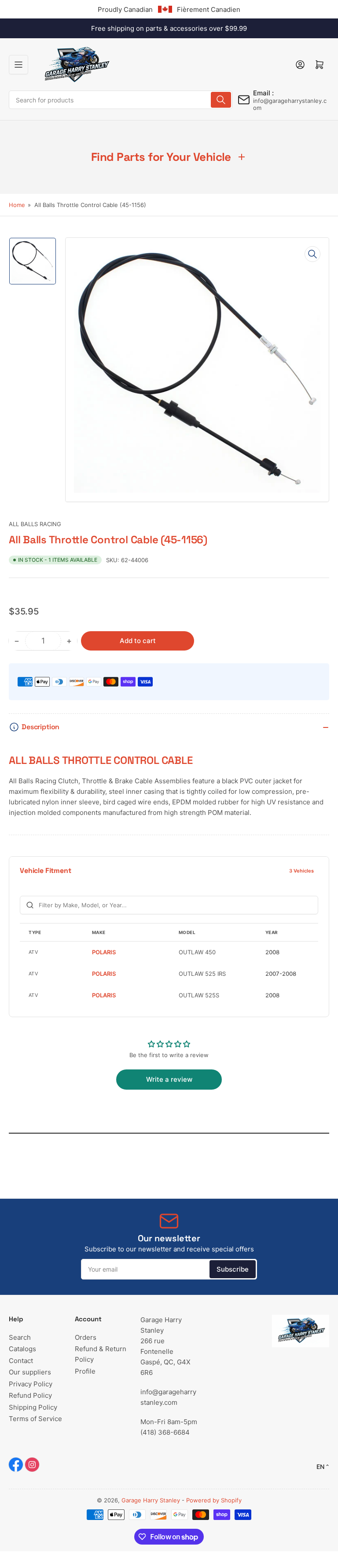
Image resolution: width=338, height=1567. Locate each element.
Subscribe (233, 1269)
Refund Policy (30, 1395)
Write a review (169, 1079)
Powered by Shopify (214, 1500)
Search (20, 1337)
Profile (85, 1371)
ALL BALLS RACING (35, 523)
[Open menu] (18, 64)
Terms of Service (35, 1418)
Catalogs (22, 1349)
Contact (21, 1360)
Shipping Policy (33, 1407)
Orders (85, 1337)
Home (17, 204)
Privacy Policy (30, 1384)
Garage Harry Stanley (150, 1500)
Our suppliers (30, 1372)
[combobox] (120, 100)
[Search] (221, 99)
